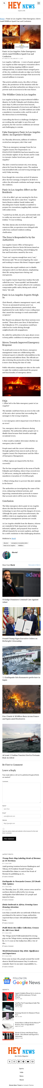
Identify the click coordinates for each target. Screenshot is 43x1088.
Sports (21, 1068)
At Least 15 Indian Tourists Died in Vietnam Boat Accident (21, 756)
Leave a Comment (8, 876)
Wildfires (20, 545)
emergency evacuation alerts (19, 543)
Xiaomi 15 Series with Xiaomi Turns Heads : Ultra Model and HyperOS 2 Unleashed (27, 1034)
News (21, 1076)
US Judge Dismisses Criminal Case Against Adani (20, 600)
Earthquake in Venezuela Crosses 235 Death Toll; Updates (21, 882)
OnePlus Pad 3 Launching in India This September (27, 1004)
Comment (5, 781)
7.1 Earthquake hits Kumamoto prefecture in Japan (21, 678)
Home (2, 19)
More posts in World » (34, 565)
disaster (6, 543)
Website (4, 820)
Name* (4, 806)
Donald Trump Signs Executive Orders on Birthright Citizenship (19, 639)
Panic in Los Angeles (9, 545)
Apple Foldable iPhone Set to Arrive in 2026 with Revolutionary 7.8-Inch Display (27, 995)
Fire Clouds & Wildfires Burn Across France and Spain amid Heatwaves (20, 717)
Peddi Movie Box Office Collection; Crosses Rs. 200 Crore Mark (20, 928)
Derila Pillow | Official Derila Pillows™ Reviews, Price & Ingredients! (27, 1024)
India (21, 1072)
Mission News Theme (15, 1085)
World (13, 538)
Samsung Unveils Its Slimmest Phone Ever (27, 1014)
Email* (4, 813)
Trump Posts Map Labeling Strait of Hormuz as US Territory (21, 859)
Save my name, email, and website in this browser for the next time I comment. (20, 832)
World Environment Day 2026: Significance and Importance (20, 952)
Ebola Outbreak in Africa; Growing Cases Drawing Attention (20, 905)
